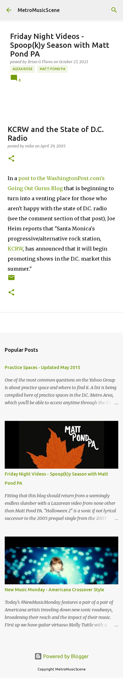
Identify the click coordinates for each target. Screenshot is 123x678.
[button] (11, 159)
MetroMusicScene (39, 10)
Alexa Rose (22, 69)
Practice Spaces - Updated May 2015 (42, 367)
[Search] (114, 10)
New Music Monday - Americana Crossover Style (54, 589)
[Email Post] (11, 280)
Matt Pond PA (52, 69)
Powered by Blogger (65, 656)
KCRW (15, 248)
